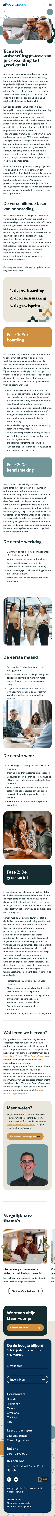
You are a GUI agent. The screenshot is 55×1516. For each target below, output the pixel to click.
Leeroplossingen (19, 1430)
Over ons (13, 1413)
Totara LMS (21, 1056)
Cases (11, 1408)
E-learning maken (18, 1440)
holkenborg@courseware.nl (21, 1124)
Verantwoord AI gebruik (19, 1506)
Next (47, 1246)
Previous (3, 1246)
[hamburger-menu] (50, 4)
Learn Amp (8, 1056)
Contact (12, 1417)
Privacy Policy (14, 1499)
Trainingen (13, 1404)
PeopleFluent (37, 1056)
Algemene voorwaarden (19, 1503)
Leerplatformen (17, 1436)
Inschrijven (17, 1379)
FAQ (9, 1422)
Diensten (12, 1399)
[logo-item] (9, 1479)
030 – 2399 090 (17, 1454)
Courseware (16, 1394)
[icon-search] (44, 4)
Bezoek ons (15, 1461)
